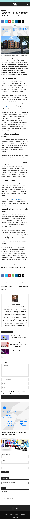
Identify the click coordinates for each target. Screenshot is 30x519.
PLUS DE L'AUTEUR (18, 332)
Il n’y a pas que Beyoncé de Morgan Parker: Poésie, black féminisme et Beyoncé (7, 287)
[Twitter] (6, 21)
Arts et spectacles (22, 513)
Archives (23, 514)
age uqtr (7, 267)
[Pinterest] (9, 21)
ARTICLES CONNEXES (7, 332)
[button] (2, 4)
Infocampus (4, 339)
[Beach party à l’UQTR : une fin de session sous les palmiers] (5, 351)
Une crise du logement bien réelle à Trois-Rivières (22, 285)
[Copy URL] (23, 21)
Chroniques (4, 346)
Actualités (8, 7)
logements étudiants (14, 267)
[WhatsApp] (13, 21)
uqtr (21, 267)
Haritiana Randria (6, 18)
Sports (6, 514)
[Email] (19, 21)
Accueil (2, 7)
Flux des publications (7, 494)
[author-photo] (15, 302)
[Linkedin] (16, 21)
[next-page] (5, 357)
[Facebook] (2, 21)
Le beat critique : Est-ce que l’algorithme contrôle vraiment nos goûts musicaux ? (17, 344)
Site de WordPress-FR (7, 498)
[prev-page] (2, 357)
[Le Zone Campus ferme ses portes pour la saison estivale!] (5, 337)
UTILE (24, 267)
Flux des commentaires (8, 496)
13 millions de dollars (8, 107)
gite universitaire (16, 199)
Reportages (17, 514)
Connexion (4, 491)
